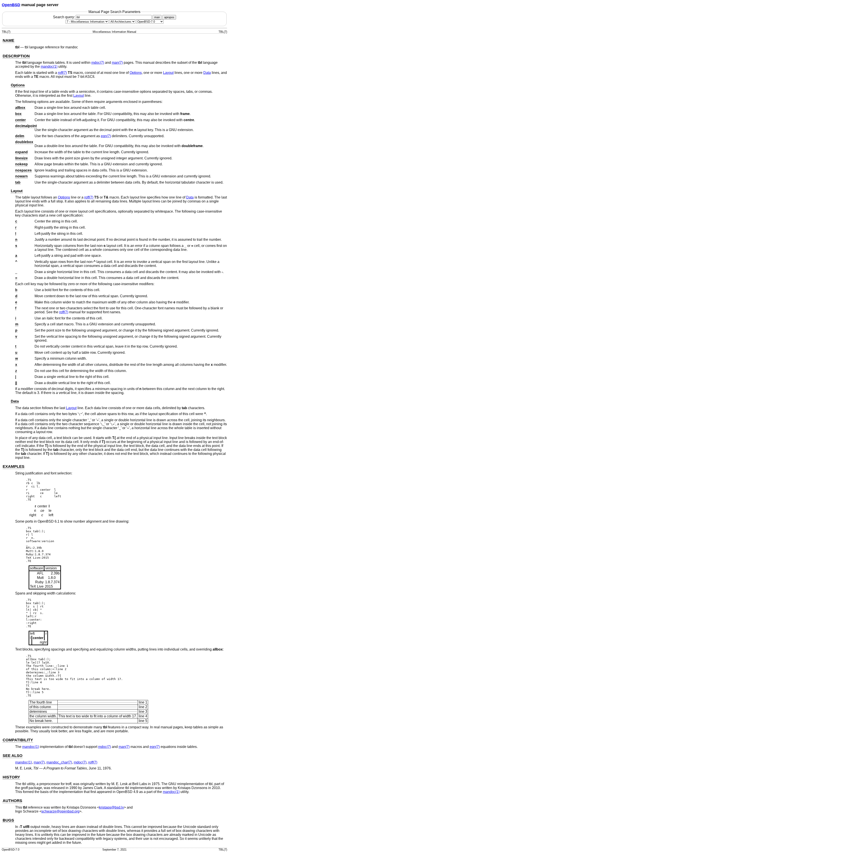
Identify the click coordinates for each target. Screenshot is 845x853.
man (157, 17)
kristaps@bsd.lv (111, 807)
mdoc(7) (97, 62)
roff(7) (62, 73)
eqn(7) (106, 136)
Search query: (64, 17)
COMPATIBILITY (18, 740)
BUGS (8, 820)
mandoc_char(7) (59, 762)
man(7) (117, 62)
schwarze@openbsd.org (60, 811)
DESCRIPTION (16, 56)
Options (136, 73)
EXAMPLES (13, 466)
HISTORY (11, 777)
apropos (169, 17)
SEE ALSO (12, 755)
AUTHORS (12, 800)
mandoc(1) (49, 66)
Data (207, 73)
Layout (168, 73)
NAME (8, 40)
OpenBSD (11, 5)
